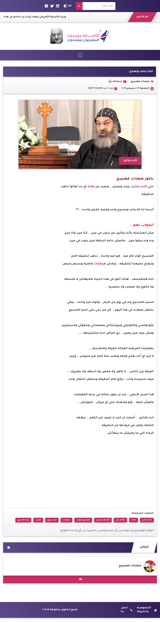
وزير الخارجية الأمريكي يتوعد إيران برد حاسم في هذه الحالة (36, 17)
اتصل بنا (124, 610)
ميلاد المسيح (23, 520)
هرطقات (99, 264)
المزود (38, 520)
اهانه (90, 186)
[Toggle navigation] (80, 55)
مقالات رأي (120, 520)
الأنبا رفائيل (139, 186)
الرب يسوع (51, 520)
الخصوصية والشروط (144, 610)
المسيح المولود (83, 520)
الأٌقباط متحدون (103, 520)
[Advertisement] (80, 466)
